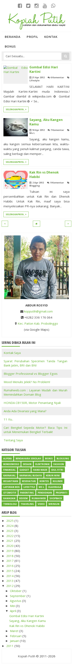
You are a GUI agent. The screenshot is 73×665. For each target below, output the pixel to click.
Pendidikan (45, 492)
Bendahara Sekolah (28, 458)
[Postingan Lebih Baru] (5, 224)
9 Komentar (57, 182)
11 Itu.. (8, 419)
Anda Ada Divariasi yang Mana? (25, 411)
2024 (10, 526)
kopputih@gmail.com (38, 311)
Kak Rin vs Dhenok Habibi (27, 626)
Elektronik (42, 464)
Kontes (44, 481)
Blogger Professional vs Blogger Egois (31, 374)
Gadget (24, 469)
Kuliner (58, 481)
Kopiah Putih (26, 656)
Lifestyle (34, 80)
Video (41, 503)
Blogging (34, 185)
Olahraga (54, 486)
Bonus (10, 46)
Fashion (58, 464)
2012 (10, 586)
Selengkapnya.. (16, 109)
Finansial (9, 469)
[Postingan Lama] (68, 224)
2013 (10, 581)
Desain (27, 464)
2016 (10, 566)
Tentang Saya (13, 440)
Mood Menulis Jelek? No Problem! (27, 382)
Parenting (27, 492)
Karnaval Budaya (30, 475)
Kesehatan (29, 481)
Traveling (27, 503)
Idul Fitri (57, 469)
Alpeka (7, 458)
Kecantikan (10, 481)
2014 (10, 576)
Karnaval (9, 475)
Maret (14, 631)
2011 (10, 646)
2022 (10, 536)
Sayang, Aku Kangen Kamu (27, 621)
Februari (16, 636)
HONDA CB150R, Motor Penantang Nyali (32, 403)
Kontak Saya (12, 353)
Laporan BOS (11, 486)
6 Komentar (57, 77)
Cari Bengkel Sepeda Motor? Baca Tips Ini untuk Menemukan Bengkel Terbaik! (35, 430)
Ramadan (9, 498)
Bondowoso (11, 464)
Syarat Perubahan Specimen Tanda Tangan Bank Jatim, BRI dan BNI (35, 363)
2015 (10, 571)
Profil (32, 36)
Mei (13, 606)
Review (23, 498)
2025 (10, 521)
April (13, 611)
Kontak (51, 36)
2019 (10, 551)
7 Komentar (57, 129)
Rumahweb (39, 498)
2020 (10, 546)
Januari (15, 641)
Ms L (32, 132)
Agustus (16, 601)
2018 (10, 556)
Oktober (16, 591)
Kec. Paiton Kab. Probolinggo (38, 323)
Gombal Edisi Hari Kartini (26, 616)
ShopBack (55, 498)
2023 (10, 531)
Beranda (12, 36)
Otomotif (9, 492)
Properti (61, 492)
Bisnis (49, 458)
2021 (10, 541)
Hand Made (40, 469)
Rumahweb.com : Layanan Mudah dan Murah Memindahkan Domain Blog (35, 392)
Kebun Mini (53, 475)
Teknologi (10, 503)
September (18, 596)
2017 (10, 561)
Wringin (53, 503)
